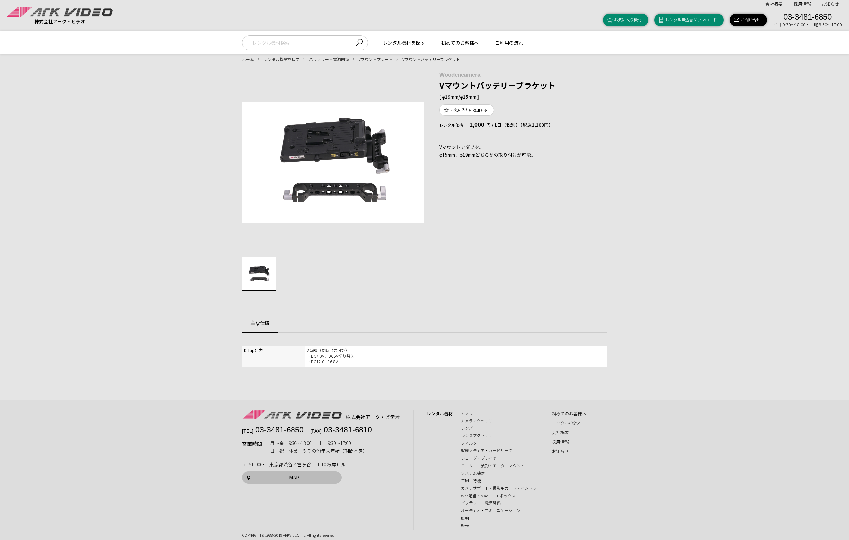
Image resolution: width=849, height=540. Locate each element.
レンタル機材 (440, 414)
